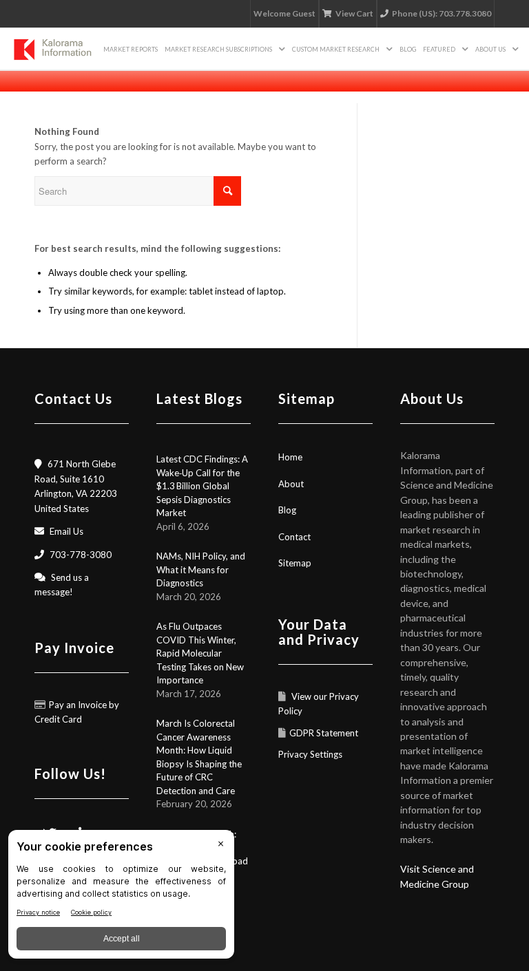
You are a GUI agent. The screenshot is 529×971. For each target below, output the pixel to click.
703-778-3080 (81, 554)
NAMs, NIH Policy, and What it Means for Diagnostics (200, 569)
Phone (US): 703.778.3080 (441, 13)
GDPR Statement (323, 732)
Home (290, 456)
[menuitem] (130, 49)
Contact (294, 536)
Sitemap (294, 562)
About (291, 483)
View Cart (354, 13)
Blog (287, 509)
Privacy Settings (310, 754)
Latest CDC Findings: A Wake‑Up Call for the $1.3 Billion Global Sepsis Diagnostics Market (202, 486)
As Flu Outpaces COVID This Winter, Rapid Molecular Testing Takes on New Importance (200, 653)
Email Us (66, 531)
